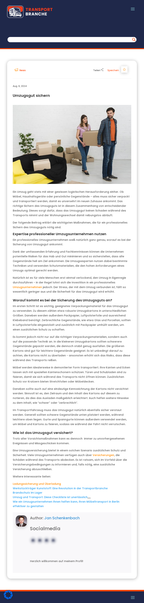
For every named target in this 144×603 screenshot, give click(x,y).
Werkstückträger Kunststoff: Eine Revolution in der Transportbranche (60, 488)
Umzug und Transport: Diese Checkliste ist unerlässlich (50, 497)
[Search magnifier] (133, 39)
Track (125, 69)
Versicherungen (103, 455)
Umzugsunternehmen (27, 287)
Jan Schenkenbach (62, 518)
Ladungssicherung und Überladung (37, 484)
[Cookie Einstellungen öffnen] (8, 598)
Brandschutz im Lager (27, 493)
